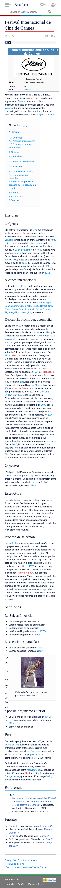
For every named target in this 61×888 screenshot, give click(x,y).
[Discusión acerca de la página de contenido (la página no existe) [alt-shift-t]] (13, 36)
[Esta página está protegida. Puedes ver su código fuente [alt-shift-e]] (41, 36)
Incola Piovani (22, 388)
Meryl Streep (33, 769)
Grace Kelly (25, 305)
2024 (48, 776)
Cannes (17, 252)
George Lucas (12, 776)
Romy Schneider (20, 309)
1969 (39, 335)
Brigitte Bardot (40, 305)
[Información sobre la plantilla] (57, 49)
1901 (48, 266)
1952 (24, 262)
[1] (43, 779)
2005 (50, 414)
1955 (38, 741)
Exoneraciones (36, 884)
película (34, 754)
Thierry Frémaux (24, 572)
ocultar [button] (24, 126)
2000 (43, 404)
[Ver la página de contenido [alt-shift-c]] (6, 36)
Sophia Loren (11, 305)
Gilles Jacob (17, 355)
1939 (53, 239)
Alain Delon (36, 309)
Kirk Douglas (45, 302)
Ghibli (27, 773)
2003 (7, 388)
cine (22, 381)
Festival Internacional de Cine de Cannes (27, 867)
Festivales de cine (15, 863)
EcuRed (21, 4)
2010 (14, 444)
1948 (7, 259)
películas (12, 338)
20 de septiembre (24, 249)
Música (38, 384)
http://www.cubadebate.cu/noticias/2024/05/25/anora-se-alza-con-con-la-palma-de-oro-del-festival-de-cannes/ (34, 801)
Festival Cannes (41, 825)
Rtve (48, 839)
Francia (27, 89)
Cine (35, 229)
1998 (18, 394)
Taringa (42, 835)
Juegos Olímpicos (45, 114)
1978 (7, 355)
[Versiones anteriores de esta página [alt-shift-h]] (46, 36)
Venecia (9, 107)
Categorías (10, 860)
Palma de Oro (12, 744)
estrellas (23, 286)
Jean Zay (34, 98)
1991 (35, 371)
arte (10, 475)
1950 (14, 259)
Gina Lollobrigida (22, 312)
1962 (48, 332)
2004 (32, 391)
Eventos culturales (27, 860)
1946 (38, 249)
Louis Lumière (34, 243)
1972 (47, 272)
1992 (40, 647)
